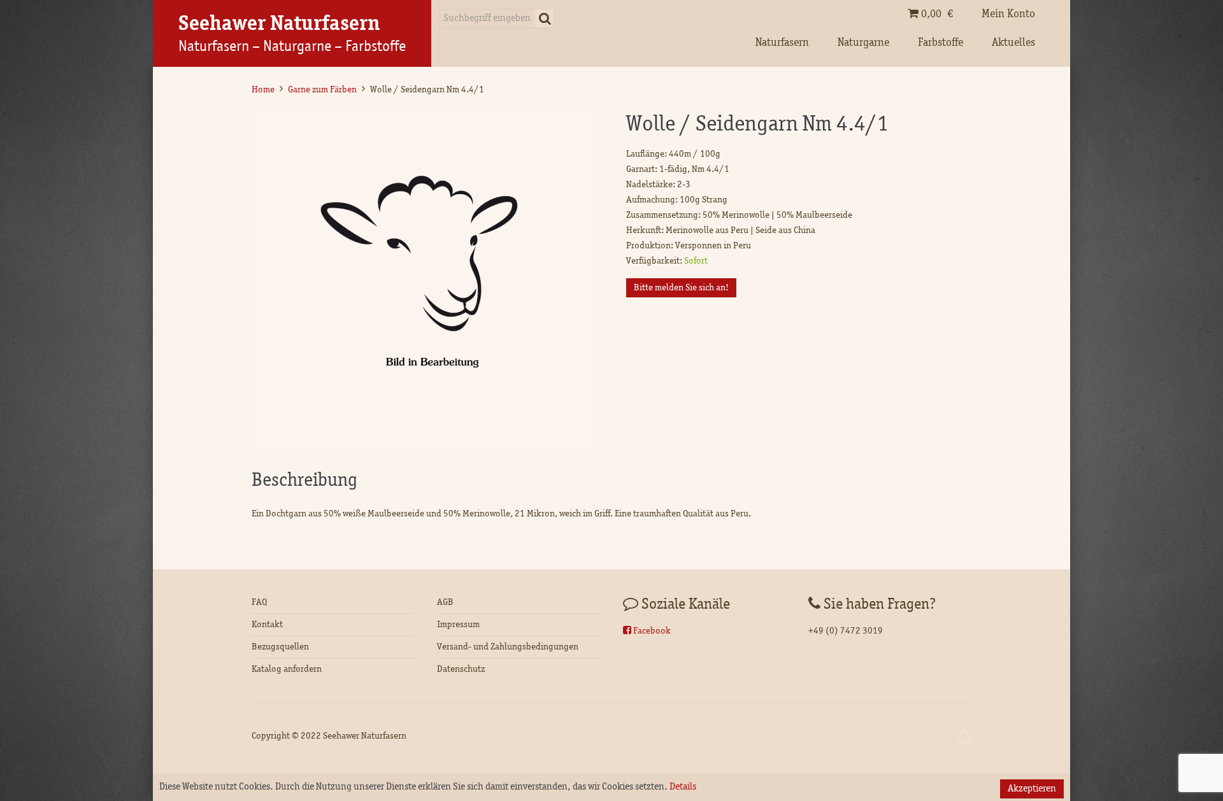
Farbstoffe (940, 42)
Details (682, 787)
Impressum (458, 624)
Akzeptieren (1032, 789)
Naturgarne (863, 42)
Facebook (651, 630)
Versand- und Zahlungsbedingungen (507, 646)
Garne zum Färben (322, 89)
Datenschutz (461, 669)
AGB (445, 602)
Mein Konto (1008, 14)
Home (263, 89)
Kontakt (267, 624)
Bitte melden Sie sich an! (681, 287)
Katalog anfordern (287, 669)
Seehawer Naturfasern (364, 736)
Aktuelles (1013, 42)
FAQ (259, 602)
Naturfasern (782, 42)
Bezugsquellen (280, 646)
